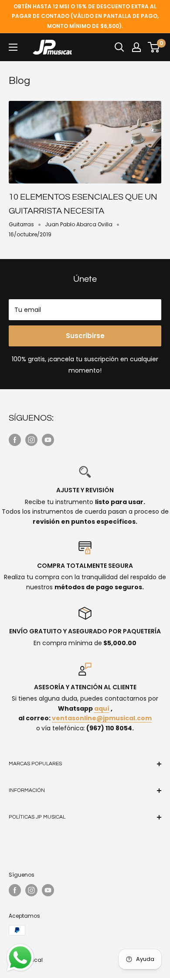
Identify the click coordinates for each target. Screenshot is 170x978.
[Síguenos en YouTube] (48, 440)
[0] (154, 47)
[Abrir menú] (13, 47)
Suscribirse (85, 335)
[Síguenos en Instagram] (31, 440)
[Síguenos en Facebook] (15, 440)
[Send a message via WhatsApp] (20, 958)
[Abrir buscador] (119, 47)
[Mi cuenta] (136, 47)
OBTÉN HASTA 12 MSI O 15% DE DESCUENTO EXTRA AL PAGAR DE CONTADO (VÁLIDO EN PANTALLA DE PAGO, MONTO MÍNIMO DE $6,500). (85, 16)
